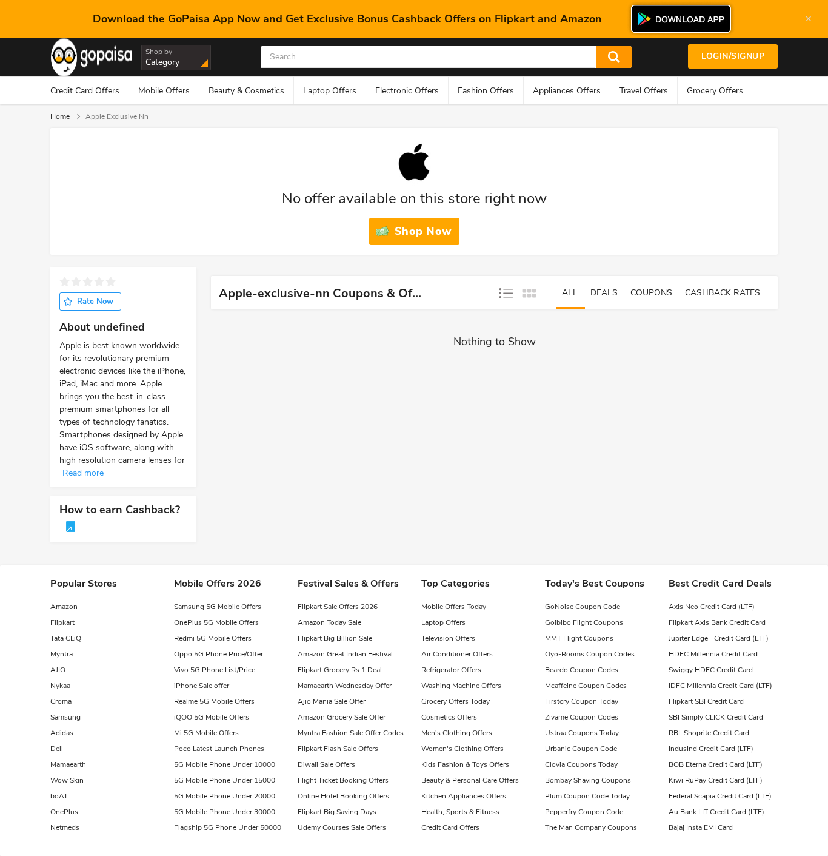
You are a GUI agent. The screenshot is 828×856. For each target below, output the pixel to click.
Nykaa (60, 685)
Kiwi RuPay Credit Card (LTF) (716, 780)
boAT (59, 796)
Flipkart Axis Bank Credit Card (717, 622)
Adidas (61, 733)
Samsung (65, 717)
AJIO (57, 670)
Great (110, 282)
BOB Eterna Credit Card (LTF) (716, 764)
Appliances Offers (567, 90)
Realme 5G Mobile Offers (214, 701)
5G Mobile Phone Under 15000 (224, 780)
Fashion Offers (486, 90)
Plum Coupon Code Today (587, 796)
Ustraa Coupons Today (582, 733)
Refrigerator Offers (451, 670)
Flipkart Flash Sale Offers (338, 748)
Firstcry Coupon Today (581, 701)
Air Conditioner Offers (457, 654)
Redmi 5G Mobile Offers (213, 638)
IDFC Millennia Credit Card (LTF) (720, 685)
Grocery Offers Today (455, 701)
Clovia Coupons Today (581, 764)
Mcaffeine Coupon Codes (586, 685)
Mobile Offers (164, 90)
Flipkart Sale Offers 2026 (338, 607)
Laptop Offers (329, 90)
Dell (56, 748)
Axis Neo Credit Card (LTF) (712, 607)
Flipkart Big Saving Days (337, 812)
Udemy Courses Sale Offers (342, 827)
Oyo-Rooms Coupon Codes (590, 654)
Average (87, 282)
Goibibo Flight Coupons (584, 622)
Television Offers (448, 638)
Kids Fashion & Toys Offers (465, 764)
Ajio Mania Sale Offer (332, 701)
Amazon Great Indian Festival (345, 654)
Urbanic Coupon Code (581, 748)
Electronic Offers (407, 90)
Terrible (64, 282)
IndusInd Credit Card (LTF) (711, 748)
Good (99, 282)
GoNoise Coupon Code (582, 607)
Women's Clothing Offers (462, 748)
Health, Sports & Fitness (460, 812)
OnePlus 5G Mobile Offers (216, 622)
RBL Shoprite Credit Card (709, 733)
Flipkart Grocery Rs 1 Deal (340, 670)
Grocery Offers (715, 90)
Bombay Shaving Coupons (588, 780)
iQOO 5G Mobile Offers (211, 717)
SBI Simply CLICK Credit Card (716, 717)
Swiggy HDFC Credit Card (711, 670)
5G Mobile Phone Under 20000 (224, 796)
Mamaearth (68, 764)
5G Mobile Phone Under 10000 (224, 764)
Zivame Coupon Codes (581, 717)
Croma (61, 701)
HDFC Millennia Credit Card (713, 654)
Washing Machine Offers (461, 685)
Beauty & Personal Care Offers (470, 780)
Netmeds (64, 827)
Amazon (64, 607)
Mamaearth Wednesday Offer (345, 685)
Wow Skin (67, 780)
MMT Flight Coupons (579, 638)
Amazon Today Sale (329, 622)
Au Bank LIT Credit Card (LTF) (716, 812)
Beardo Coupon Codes (581, 670)
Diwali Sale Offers (326, 764)
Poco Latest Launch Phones (219, 748)
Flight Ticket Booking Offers (343, 780)
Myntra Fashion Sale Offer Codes (351, 733)
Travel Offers (643, 90)
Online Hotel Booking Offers (343, 796)
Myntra (61, 654)
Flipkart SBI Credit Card (706, 701)
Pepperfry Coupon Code (584, 812)
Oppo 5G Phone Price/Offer (218, 654)
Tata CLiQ (65, 638)
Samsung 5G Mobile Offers (217, 607)
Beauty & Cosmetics (246, 90)
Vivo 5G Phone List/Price (214, 670)
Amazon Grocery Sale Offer (342, 717)
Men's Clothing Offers (456, 733)
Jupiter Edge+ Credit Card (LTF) (719, 638)
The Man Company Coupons (591, 827)
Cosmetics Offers (449, 717)
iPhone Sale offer (201, 685)
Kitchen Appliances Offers (463, 796)
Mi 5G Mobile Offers (206, 733)
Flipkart (62, 622)
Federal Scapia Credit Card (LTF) (720, 796)
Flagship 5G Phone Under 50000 (227, 827)
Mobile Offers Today (453, 607)
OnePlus (64, 812)
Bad (76, 282)
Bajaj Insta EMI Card (701, 827)
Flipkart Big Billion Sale (335, 638)
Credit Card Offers (84, 90)
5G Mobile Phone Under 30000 (224, 812)
